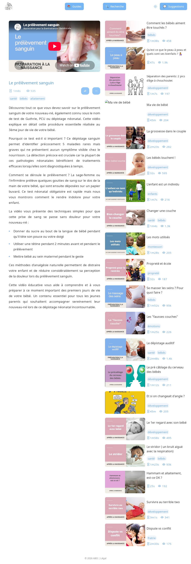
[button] (173, 6)
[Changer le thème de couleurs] (155, 6)
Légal (103, 558)
